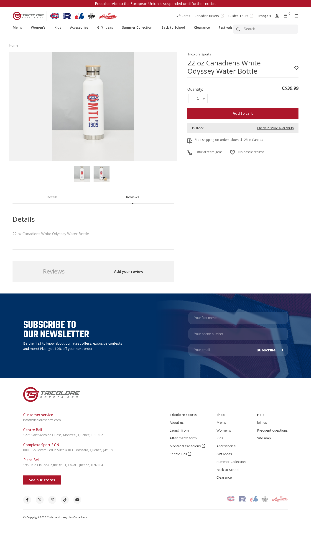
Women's (38, 27)
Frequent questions (272, 430)
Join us (262, 422)
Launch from (179, 430)
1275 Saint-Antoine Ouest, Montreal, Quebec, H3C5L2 (63, 435)
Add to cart (243, 113)
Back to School (173, 27)
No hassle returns (251, 152)
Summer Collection (137, 27)
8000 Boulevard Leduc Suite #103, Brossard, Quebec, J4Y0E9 (68, 450)
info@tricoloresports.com (42, 420)
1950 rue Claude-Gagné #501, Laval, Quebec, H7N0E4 (63, 465)
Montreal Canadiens (186, 446)
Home (13, 45)
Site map (264, 438)
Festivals (225, 27)
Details (52, 197)
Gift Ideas (105, 27)
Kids (57, 27)
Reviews (132, 197)
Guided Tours (238, 16)
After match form (183, 438)
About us (177, 422)
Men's (17, 27)
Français (264, 16)
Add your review (128, 271)
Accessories (79, 27)
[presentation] (82, 174)
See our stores (42, 479)
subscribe (266, 350)
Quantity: (195, 89)
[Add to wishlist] (296, 68)
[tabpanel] (93, 106)
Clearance (202, 27)
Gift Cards (183, 16)
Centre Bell (179, 454)
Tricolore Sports (199, 54)
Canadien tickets (207, 16)
